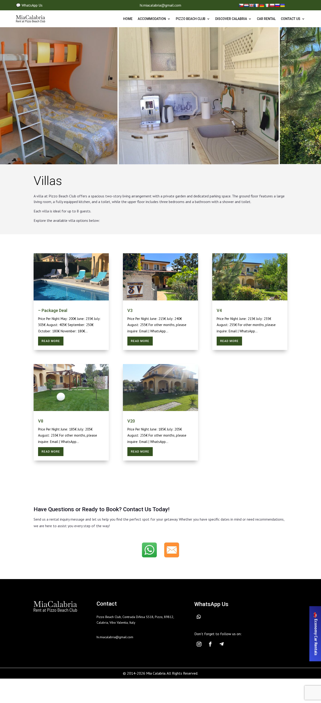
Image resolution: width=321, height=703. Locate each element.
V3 (130, 310)
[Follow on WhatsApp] (201, 617)
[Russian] (277, 5)
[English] (251, 5)
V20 (131, 421)
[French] (256, 5)
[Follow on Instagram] (199, 644)
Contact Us (290, 19)
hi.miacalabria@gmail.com (160, 5)
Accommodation (152, 19)
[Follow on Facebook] (210, 644)
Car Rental (266, 19)
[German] (261, 5)
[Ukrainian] (282, 5)
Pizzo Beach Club (190, 19)
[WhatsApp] (149, 551)
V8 (40, 421)
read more (51, 341)
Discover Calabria (231, 19)
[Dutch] (246, 5)
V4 (219, 310)
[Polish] (272, 5)
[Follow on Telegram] (221, 644)
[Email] (171, 551)
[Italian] (267, 5)
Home (128, 19)
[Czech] (241, 5)
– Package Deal (52, 310)
